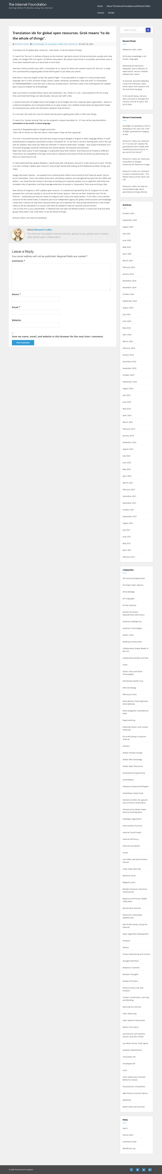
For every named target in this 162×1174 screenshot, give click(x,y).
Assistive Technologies (132, 628)
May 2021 (127, 543)
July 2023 (126, 395)
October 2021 (128, 509)
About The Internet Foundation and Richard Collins (128, 6)
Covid (125, 664)
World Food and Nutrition (134, 1107)
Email (16, 307)
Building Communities (132, 641)
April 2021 (127, 550)
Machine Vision (129, 875)
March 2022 (128, 483)
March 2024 (128, 341)
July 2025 (126, 233)
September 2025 (130, 220)
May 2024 (127, 328)
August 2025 (128, 227)
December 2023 (129, 361)
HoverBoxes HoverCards (133, 793)
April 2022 (127, 476)
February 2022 (129, 489)
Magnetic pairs (129, 882)
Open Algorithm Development (136, 934)
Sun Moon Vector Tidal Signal (135, 1043)
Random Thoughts (131, 974)
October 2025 (128, 213)
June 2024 (127, 321)
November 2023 (129, 368)
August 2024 (128, 307)
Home (100, 6)
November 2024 (129, 287)
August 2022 (128, 449)
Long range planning (132, 869)
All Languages (51, 44)
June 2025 (127, 240)
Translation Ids (129, 1057)
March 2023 (128, 422)
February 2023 (129, 429)
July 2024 (126, 314)
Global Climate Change (133, 753)
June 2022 (127, 462)
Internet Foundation (131, 846)
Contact (100, 12)
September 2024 (130, 301)
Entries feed (128, 1135)
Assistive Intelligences (132, 621)
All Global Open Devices (133, 585)
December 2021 (129, 496)
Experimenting (129, 720)
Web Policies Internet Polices (135, 1093)
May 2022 (127, 469)
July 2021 (126, 530)
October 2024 (128, 294)
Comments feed (129, 1141)
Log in (125, 1128)
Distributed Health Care (133, 681)
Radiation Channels (131, 967)
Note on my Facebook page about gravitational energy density (135, 189)
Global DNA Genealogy (132, 759)
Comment (18, 260)
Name (16, 294)
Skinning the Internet (132, 1007)
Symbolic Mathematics (132, 1050)
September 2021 (130, 516)
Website (16, 320)
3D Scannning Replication (134, 578)
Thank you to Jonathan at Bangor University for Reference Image (136, 162)
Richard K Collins (22, 44)
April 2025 (127, 254)
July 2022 (126, 456)
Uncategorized (129, 1063)
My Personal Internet (132, 908)
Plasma (126, 947)
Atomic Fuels (128, 635)
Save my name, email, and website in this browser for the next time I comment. (58, 336)
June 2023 (127, 402)
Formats (126, 746)
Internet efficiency (131, 839)
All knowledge (38, 44)
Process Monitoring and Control (136, 954)
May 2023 (127, 408)
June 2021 (127, 536)
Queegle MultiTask (131, 961)
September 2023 (130, 382)
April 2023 (127, 415)
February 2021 (129, 557)
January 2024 (128, 355)
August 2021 (128, 523)
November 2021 (129, 503)
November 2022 (129, 442)
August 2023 (128, 388)
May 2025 (127, 247)
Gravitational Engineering (134, 773)
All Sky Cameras (129, 605)
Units (125, 1070)
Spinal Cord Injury (130, 1027)
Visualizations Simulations (134, 1086)
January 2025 (128, 274)
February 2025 (129, 267)
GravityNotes (128, 779)
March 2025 (128, 260)
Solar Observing (130, 1013)
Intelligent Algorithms (132, 819)
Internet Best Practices (132, 825)
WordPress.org (129, 1148)
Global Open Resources (68, 44)
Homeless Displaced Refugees (136, 786)
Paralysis (126, 940)
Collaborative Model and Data (136, 658)
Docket (111, 12)
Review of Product (130, 981)
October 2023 (128, 375)
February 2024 (129, 348)
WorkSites (127, 1100)
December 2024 (129, 281)
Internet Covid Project (132, 832)
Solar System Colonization (134, 1020)
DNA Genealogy (129, 687)
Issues (125, 852)
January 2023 (128, 435)
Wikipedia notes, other (132, 49)
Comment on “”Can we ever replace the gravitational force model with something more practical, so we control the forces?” (136, 146)
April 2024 (127, 334)
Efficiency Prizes (130, 694)
